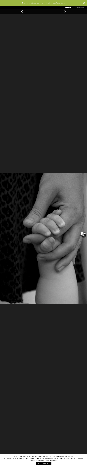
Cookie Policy (46, 463)
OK (38, 463)
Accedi (68, 7)
